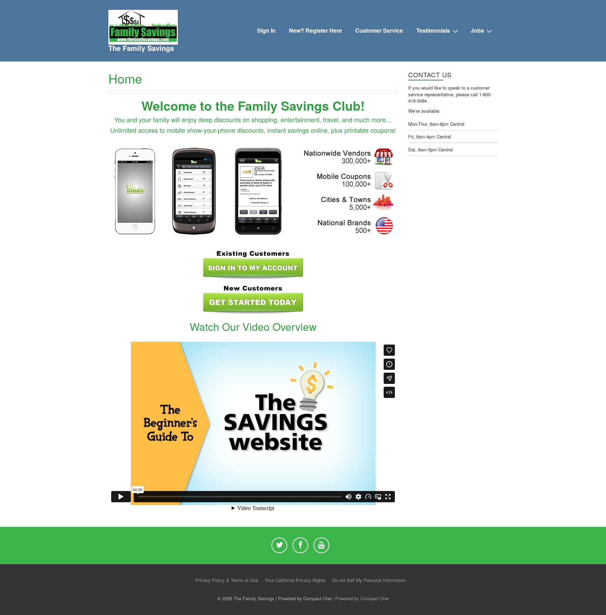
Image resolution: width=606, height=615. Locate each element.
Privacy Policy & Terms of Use (226, 580)
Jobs (477, 30)
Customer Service (379, 30)
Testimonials (433, 30)
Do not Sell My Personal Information (369, 580)
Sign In (266, 30)
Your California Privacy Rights (295, 580)
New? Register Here (315, 30)
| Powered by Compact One (361, 598)
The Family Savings (141, 48)
